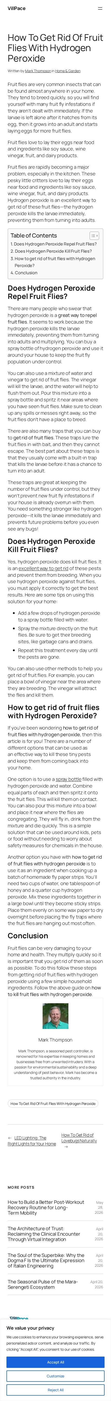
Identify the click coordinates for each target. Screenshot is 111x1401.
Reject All (56, 1389)
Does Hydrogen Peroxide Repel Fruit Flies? (55, 244)
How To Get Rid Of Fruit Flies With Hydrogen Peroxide (53, 1103)
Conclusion (26, 273)
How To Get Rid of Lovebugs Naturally (79, 1138)
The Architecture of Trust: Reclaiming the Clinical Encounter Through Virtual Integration (44, 1234)
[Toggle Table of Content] (92, 235)
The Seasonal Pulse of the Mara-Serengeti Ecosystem (43, 1284)
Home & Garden (68, 70)
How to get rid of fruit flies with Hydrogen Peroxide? (55, 261)
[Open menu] (100, 8)
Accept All (55, 1362)
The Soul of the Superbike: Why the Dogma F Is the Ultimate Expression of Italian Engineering (46, 1261)
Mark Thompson (38, 70)
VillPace (16, 8)
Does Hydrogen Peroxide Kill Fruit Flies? (53, 251)
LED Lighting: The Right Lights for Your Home (32, 1141)
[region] (55, 1360)
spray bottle (69, 779)
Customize (55, 1376)
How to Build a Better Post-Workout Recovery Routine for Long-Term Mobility (46, 1207)
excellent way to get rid (43, 568)
